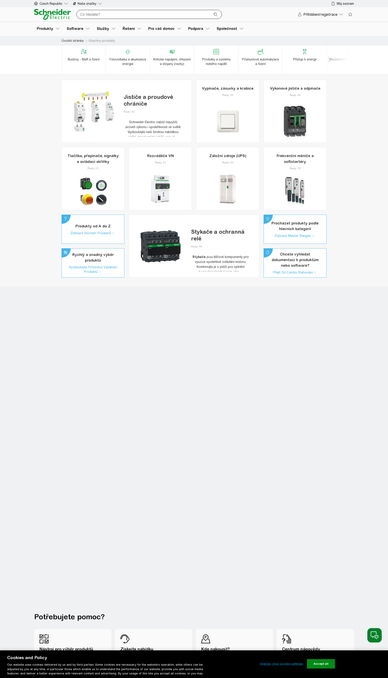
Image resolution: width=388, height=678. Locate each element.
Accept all (320, 663)
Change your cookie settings (281, 663)
